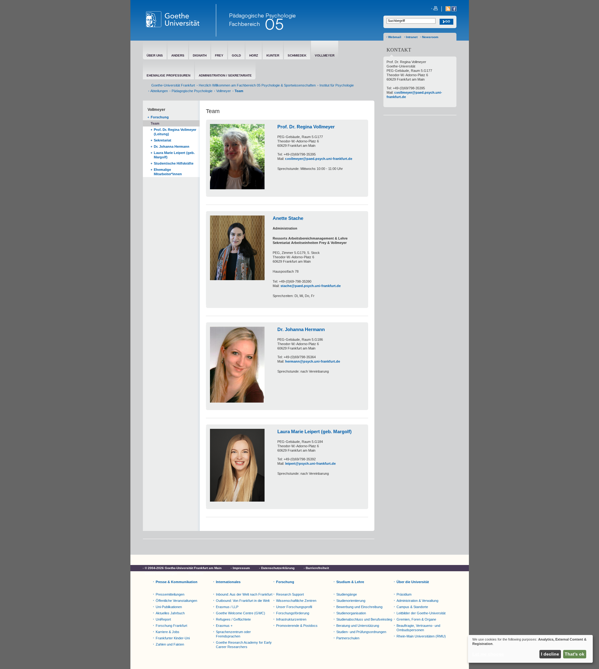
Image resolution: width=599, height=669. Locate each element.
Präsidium (404, 594)
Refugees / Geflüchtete (233, 619)
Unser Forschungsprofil (294, 607)
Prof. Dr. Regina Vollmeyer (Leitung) (175, 132)
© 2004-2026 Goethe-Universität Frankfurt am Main (183, 568)
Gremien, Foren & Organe (416, 619)
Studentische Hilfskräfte (173, 163)
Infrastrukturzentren (291, 619)
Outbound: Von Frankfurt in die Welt (243, 600)
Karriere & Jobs (167, 632)
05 (274, 24)
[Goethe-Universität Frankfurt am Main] (179, 20)
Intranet (411, 37)
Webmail (394, 37)
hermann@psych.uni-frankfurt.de (312, 361)
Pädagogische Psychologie (192, 91)
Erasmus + (224, 625)
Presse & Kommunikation (176, 582)
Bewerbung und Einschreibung (359, 607)
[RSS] (448, 10)
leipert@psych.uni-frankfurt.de (310, 463)
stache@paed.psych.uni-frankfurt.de (310, 286)
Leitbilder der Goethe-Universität (421, 613)
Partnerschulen (347, 638)
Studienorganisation (351, 613)
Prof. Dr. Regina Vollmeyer (306, 126)
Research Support (290, 594)
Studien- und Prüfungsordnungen (361, 632)
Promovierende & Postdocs (297, 625)
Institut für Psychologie (336, 85)
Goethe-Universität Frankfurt (173, 85)
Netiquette (196, 573)
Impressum (241, 568)
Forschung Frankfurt (171, 625)
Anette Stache (288, 218)
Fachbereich (244, 23)
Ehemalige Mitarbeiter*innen (168, 172)
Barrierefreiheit (317, 568)
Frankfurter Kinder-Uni (173, 638)
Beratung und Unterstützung (357, 625)
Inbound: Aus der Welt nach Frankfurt (244, 594)
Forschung (160, 117)
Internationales (228, 582)
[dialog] (530, 649)
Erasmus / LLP (227, 607)
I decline (550, 654)
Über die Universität (413, 582)
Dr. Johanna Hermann (171, 146)
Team (155, 123)
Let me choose (488, 654)
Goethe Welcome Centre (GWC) (240, 613)
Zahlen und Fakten (170, 644)
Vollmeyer (223, 91)
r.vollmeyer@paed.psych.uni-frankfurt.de (318, 159)
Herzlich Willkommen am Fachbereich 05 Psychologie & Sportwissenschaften (257, 85)
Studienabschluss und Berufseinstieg (364, 619)
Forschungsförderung (292, 613)
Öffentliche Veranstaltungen (176, 600)
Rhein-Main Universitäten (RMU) (421, 636)
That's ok (574, 654)
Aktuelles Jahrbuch (170, 613)
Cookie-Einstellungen (161, 573)
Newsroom (430, 37)
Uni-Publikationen (169, 607)
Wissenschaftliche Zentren (296, 600)
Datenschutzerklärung (278, 568)
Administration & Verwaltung (417, 600)
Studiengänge (346, 594)
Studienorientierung (350, 600)
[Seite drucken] (434, 9)
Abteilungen (159, 91)
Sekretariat (162, 140)
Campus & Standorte (412, 607)
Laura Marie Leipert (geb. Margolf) (174, 155)
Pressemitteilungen (170, 594)
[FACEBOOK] (453, 10)
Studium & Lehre (350, 582)
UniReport (163, 619)
